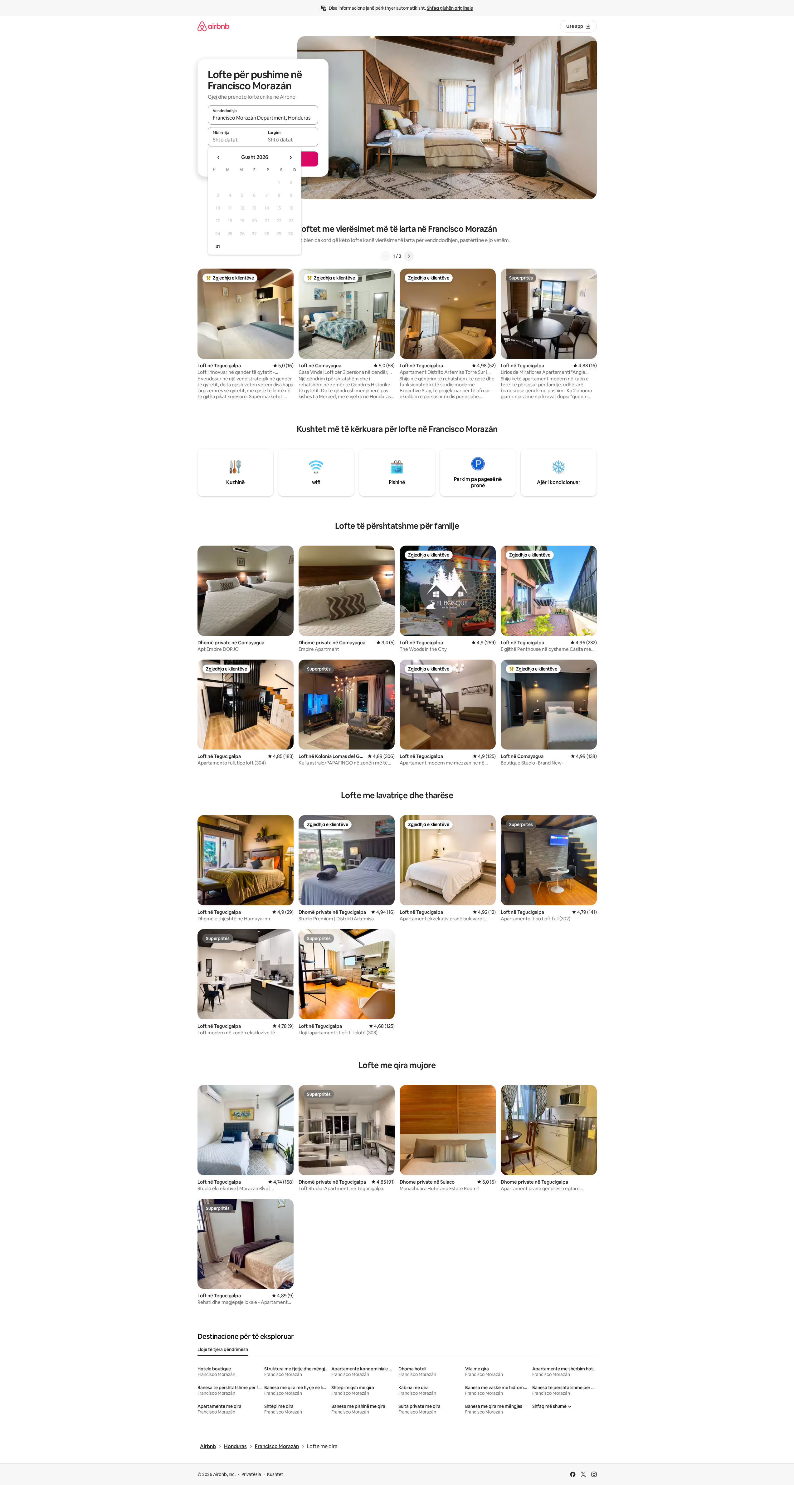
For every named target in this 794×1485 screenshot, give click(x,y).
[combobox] (263, 117)
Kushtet (275, 1474)
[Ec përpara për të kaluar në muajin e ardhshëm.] (290, 157)
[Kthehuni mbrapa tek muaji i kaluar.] (219, 157)
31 (218, 246)
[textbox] (235, 139)
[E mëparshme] (386, 256)
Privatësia (251, 1474)
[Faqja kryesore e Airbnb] (213, 26)
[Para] (409, 256)
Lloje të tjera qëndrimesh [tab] (222, 1349)
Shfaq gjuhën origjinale (450, 8)
